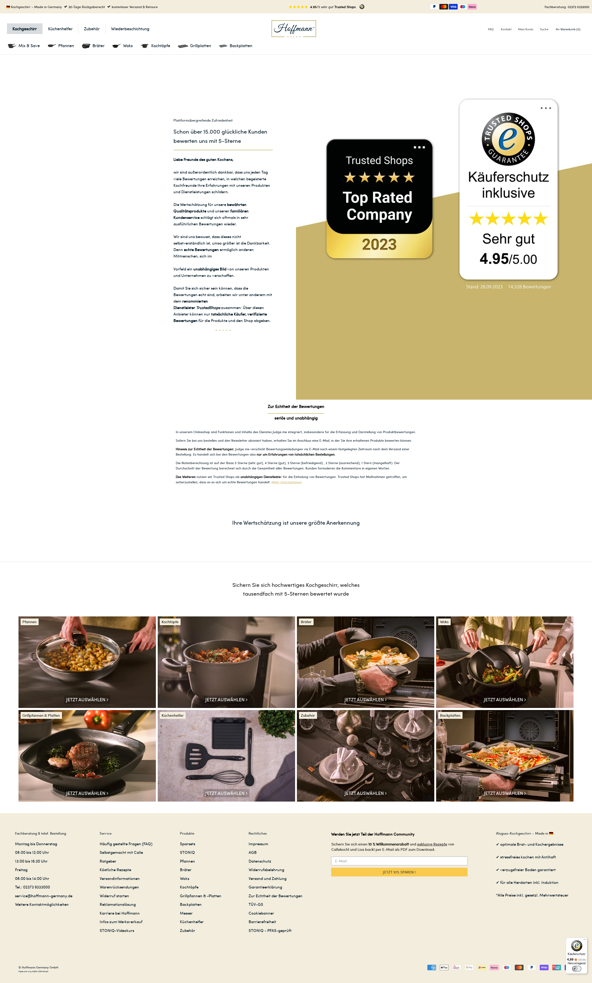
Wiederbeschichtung (130, 28)
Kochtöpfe (189, 887)
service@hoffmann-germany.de (43, 895)
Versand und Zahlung (268, 878)
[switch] (576, 968)
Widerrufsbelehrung (266, 869)
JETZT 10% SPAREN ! (399, 872)
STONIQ (187, 852)
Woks (184, 878)
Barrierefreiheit (262, 921)
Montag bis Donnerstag (36, 843)
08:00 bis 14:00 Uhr (32, 878)
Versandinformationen (120, 878)
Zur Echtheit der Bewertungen (275, 895)
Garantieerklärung (265, 887)
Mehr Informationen (286, 482)
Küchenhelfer (60, 28)
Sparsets (187, 843)
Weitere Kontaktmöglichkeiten (42, 904)
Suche (544, 29)
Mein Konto (525, 29)
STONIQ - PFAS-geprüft (270, 930)
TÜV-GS (256, 904)
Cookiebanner (261, 913)
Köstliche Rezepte (115, 869)
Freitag (21, 869)
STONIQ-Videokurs (117, 930)
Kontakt (506, 29)
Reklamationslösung (118, 904)
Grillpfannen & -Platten (200, 895)
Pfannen (187, 861)
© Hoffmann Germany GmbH (38, 967)
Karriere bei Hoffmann (120, 913)
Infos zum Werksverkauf (121, 921)
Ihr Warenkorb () (568, 29)
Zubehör (92, 28)
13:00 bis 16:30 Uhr (31, 861)
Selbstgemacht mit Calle (121, 852)
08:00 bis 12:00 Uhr (32, 852)
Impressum (258, 843)
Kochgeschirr (24, 28)
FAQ (490, 29)
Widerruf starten (114, 895)
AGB (253, 852)
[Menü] (584, 940)
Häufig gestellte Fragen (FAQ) (126, 843)
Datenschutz (260, 861)
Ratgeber (108, 861)
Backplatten (191, 904)
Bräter (185, 869)
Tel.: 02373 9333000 (32, 887)
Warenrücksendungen (119, 887)
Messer (186, 913)
